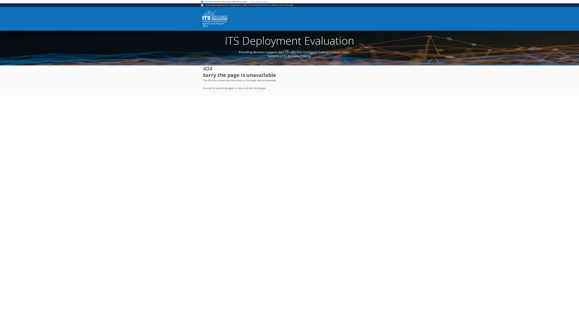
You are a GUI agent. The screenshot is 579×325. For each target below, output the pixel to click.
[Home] (215, 15)
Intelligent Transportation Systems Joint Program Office (214, 23)
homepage (259, 88)
